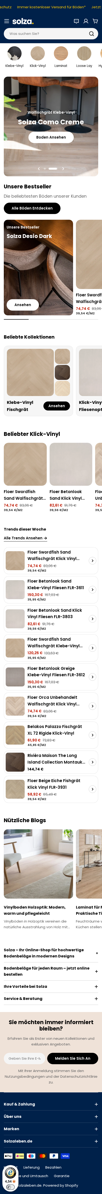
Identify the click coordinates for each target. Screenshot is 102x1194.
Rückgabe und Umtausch (26, 1175)
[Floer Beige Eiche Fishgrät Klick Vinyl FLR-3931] (15, 789)
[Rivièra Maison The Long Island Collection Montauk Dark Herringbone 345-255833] (15, 762)
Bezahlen (53, 1167)
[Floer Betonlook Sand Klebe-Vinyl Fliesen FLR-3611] (15, 589)
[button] (45, 169)
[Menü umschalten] (6, 21)
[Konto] (86, 21)
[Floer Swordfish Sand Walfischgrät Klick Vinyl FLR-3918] (25, 464)
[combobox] (51, 33)
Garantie (62, 1175)
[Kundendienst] (76, 21)
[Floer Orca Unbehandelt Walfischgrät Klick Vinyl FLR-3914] (15, 706)
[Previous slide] (39, 169)
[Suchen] (91, 34)
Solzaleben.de (29, 1185)
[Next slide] (63, 169)
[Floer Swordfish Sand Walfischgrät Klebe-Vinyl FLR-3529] (15, 648)
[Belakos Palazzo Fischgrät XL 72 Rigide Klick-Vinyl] (15, 735)
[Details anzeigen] (92, 560)
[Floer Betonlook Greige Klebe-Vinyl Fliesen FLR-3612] (15, 676)
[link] (62, 356)
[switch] (10, 1187)
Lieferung (31, 1167)
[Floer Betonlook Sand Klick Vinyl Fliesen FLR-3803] (71, 464)
